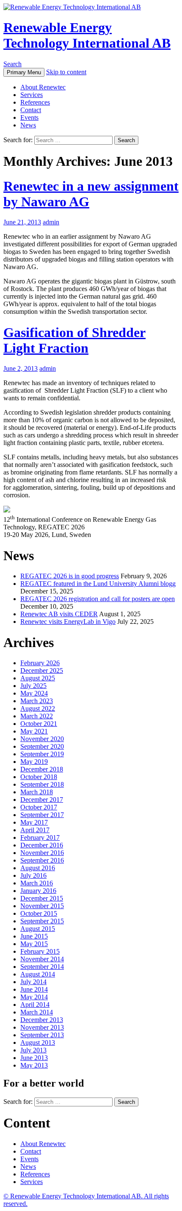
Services (31, 94)
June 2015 (34, 936)
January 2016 (38, 890)
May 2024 (34, 693)
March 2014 (36, 1012)
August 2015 (37, 928)
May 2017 (34, 822)
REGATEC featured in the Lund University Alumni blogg (98, 583)
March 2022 (36, 716)
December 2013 (41, 1019)
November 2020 (42, 738)
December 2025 (41, 670)
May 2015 (34, 943)
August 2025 (37, 678)
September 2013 (42, 1034)
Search (12, 63)
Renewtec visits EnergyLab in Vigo (68, 621)
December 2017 (41, 799)
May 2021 (34, 731)
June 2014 (34, 989)
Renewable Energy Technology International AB (87, 35)
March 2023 (36, 700)
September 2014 (42, 966)
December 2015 (41, 898)
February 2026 (40, 662)
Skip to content (66, 72)
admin (51, 222)
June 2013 (34, 1057)
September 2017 (42, 814)
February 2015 (40, 951)
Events (29, 117)
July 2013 (33, 1050)
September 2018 (42, 784)
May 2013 (34, 1065)
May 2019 (34, 761)
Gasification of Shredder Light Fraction (74, 340)
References (35, 102)
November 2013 (42, 1027)
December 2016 (41, 845)
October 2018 (38, 776)
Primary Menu (24, 72)
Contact (30, 109)
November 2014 (42, 959)
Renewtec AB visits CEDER (59, 614)
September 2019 (42, 754)
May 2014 (34, 997)
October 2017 (38, 807)
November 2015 (42, 905)
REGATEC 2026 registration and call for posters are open (97, 598)
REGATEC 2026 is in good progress (69, 576)
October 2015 (38, 913)
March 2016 (36, 883)
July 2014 (33, 981)
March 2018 (36, 792)
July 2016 (33, 875)
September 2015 (42, 921)
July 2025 (33, 685)
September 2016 (42, 860)
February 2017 (40, 837)
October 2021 (38, 723)
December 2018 (41, 769)
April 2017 (35, 829)
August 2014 (37, 974)
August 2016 (37, 867)
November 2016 (42, 852)
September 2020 (42, 746)
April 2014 (35, 1004)
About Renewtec (43, 87)
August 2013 (37, 1042)
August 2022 (37, 708)
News (28, 125)
